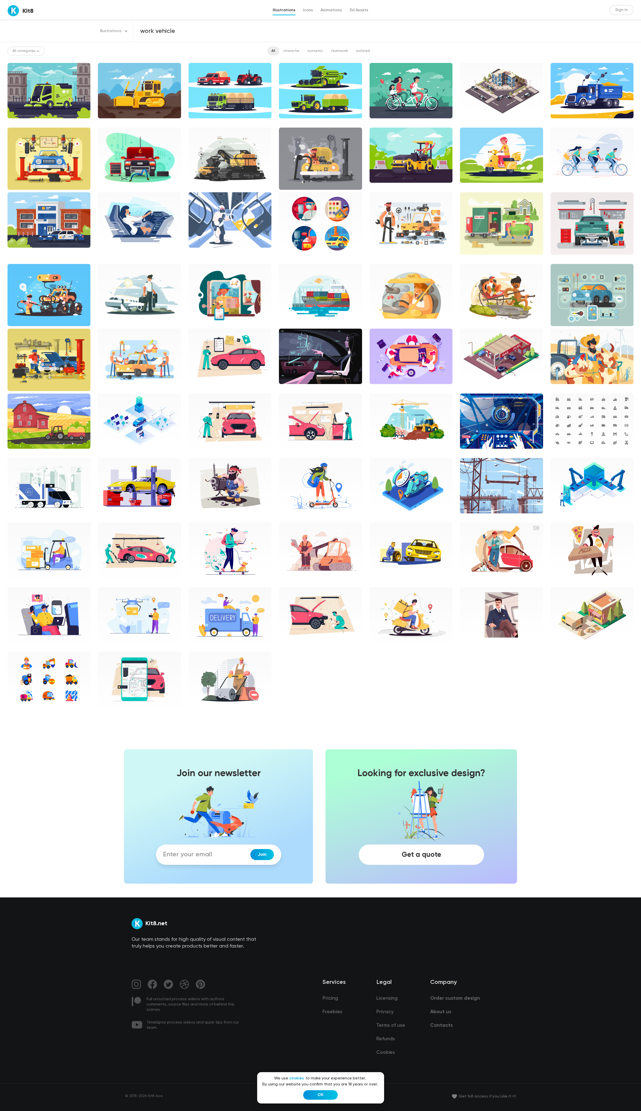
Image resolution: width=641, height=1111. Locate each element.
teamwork (339, 51)
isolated (363, 51)
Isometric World (477, 122)
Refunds (385, 1039)
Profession (201, 711)
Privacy (384, 1011)
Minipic (17, 711)
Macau (17, 582)
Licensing (387, 998)
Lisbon (17, 517)
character (291, 51)
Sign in (621, 10)
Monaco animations (481, 582)
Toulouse (290, 582)
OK (320, 1095)
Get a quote (421, 854)
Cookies (385, 1052)
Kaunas (18, 647)
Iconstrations (294, 259)
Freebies (332, 1011)
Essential (562, 453)
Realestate (383, 453)
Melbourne (202, 582)
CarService (202, 388)
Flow (558, 582)
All (273, 51)
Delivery (380, 647)
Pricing (330, 998)
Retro (469, 647)
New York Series (296, 517)
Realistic (290, 388)
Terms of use (390, 1025)
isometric (315, 51)
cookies (296, 1078)
